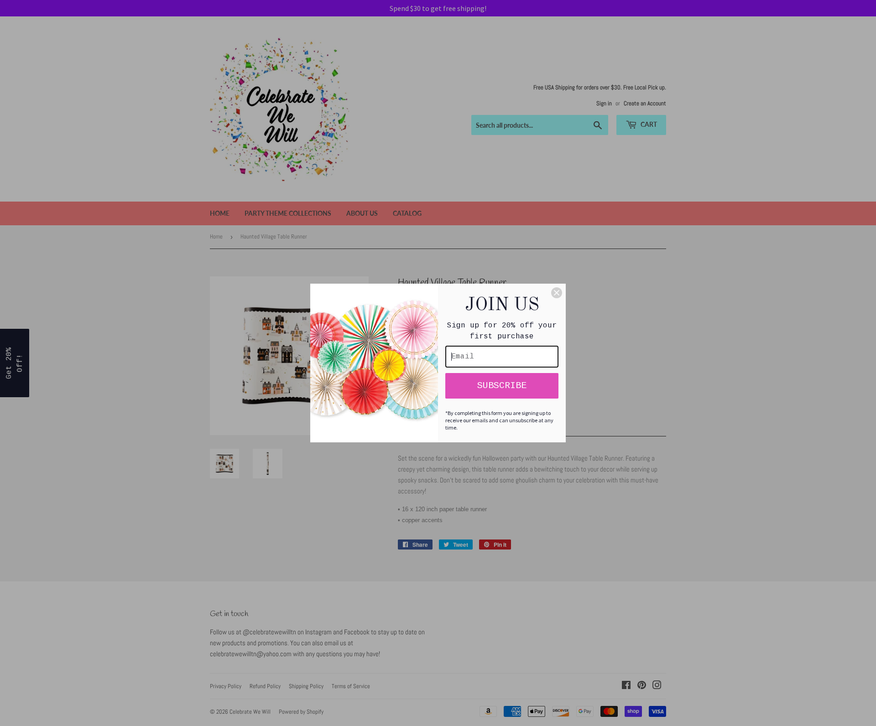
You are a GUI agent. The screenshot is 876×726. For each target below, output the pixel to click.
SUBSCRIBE (502, 385)
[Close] (556, 292)
